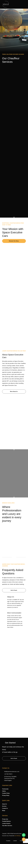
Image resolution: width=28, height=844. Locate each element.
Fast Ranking (17, 835)
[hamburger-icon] (24, 4)
